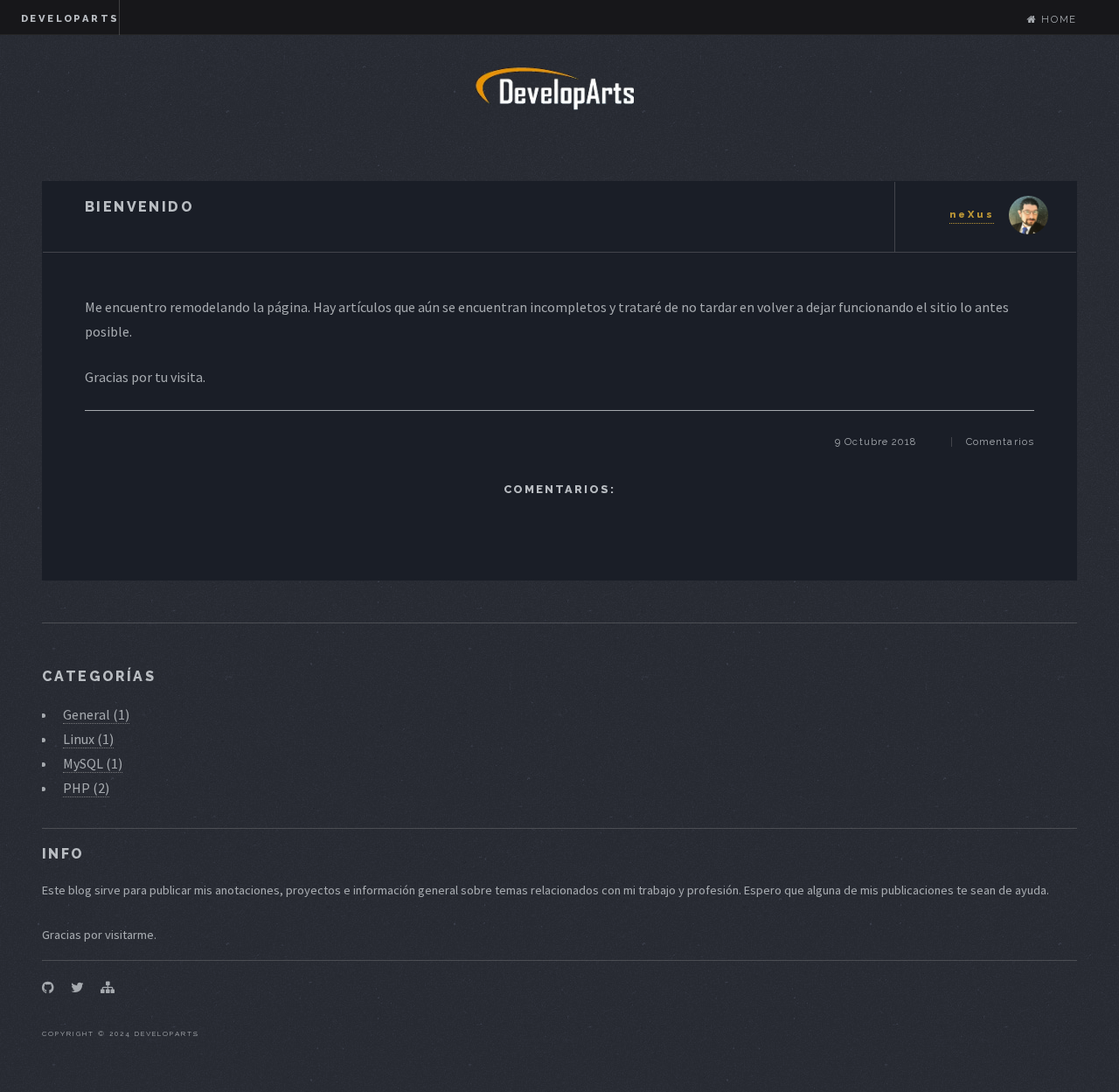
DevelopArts (70, 18)
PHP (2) (86, 787)
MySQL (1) (92, 763)
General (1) (96, 714)
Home (1057, 19)
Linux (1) (88, 739)
